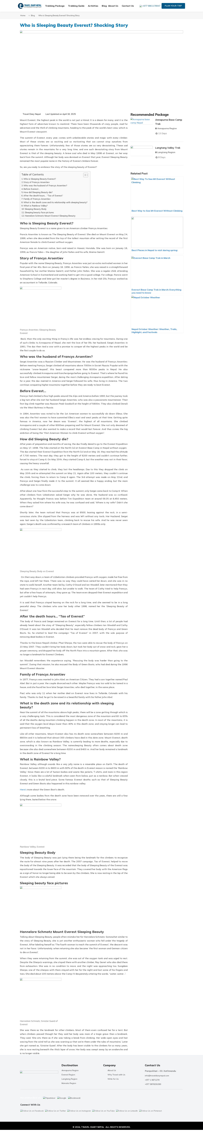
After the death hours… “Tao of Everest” (43, 195)
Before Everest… (31, 189)
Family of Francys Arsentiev (36, 199)
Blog (104, 6)
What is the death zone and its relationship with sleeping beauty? (55, 202)
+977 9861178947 (151, 6)
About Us (112, 1070)
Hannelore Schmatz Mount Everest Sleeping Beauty (50, 215)
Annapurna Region (167, 128)
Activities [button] (93, 6)
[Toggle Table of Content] (84, 175)
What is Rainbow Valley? (35, 205)
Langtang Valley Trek (167, 147)
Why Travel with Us (116, 1074)
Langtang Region (166, 152)
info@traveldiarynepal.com (157, 1075)
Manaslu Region (69, 1083)
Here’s (23, 789)
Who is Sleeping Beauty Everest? (39, 179)
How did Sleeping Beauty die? (38, 192)
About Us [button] (113, 6)
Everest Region (68, 1074)
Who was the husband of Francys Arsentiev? (45, 185)
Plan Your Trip (173, 5)
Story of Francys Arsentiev (36, 182)
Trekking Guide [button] (76, 6)
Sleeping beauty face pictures (39, 212)
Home (22, 15)
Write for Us (113, 1079)
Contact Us (128, 6)
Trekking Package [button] (54, 6)
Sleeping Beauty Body (35, 209)
